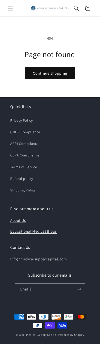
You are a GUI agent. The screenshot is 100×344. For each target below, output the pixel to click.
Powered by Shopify (71, 335)
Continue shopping (50, 73)
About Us (18, 220)
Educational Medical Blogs (33, 231)
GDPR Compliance (25, 132)
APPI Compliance (24, 143)
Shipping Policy (23, 190)
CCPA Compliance (24, 155)
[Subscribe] (79, 289)
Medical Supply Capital (41, 335)
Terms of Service (23, 167)
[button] (10, 8)
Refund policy (21, 178)
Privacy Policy (21, 120)
